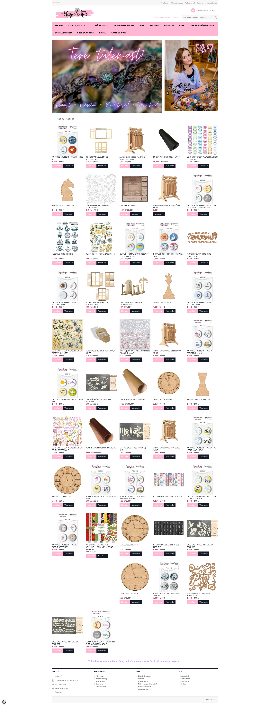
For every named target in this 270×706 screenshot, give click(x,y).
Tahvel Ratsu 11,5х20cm (63, 205)
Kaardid (169, 25)
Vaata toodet (68, 166)
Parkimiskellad (124, 25)
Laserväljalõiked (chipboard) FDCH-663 (99, 400)
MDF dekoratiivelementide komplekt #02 (199, 594)
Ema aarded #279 (127, 205)
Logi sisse (157, 17)
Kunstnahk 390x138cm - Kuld (132, 399)
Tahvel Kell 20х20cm (162, 399)
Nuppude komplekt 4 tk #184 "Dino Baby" (101, 497)
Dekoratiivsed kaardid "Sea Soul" (168, 496)
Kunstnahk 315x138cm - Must (166, 157)
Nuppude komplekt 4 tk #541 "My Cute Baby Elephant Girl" (100, 643)
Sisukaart (183, 684)
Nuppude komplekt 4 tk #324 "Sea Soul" (168, 255)
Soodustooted (65, 118)
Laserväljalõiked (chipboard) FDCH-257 (65, 643)
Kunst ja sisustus (79, 25)
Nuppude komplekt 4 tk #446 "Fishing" (166, 594)
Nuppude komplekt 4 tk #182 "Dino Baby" (67, 400)
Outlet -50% (118, 32)
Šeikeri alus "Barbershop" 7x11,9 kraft (100, 352)
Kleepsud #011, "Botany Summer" (100, 254)
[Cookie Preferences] (3, 702)
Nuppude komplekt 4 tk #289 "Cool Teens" (67, 158)
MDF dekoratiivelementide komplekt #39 (199, 255)
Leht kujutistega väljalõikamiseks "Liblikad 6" (202, 158)
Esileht (59, 25)
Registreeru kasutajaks (171, 17)
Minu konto (164, 3)
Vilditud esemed (149, 25)
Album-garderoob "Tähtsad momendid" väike (132, 158)
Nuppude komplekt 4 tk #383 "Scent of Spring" (64, 546)
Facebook (58, 692)
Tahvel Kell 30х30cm (61, 496)
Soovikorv (200, 3)
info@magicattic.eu (61, 688)
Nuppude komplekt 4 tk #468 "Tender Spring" (199, 303)
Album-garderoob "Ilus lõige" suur (167, 206)
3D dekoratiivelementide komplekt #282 (97, 158)
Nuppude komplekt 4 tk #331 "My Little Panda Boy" (201, 497)
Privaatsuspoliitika (144, 689)
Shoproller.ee (210, 700)
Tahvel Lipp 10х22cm (162, 302)
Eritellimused (63, 32)
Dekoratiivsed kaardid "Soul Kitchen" (166, 546)
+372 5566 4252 (60, 684)
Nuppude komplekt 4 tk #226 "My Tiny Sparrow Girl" (134, 255)
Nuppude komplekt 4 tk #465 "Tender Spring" (64, 303)
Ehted (102, 32)
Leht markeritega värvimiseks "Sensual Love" (99, 206)
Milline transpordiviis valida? (147, 684)
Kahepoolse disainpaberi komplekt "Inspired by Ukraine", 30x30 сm (100, 547)
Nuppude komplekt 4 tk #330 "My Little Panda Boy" (201, 449)
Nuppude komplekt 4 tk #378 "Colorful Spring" (199, 352)
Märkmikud (102, 25)
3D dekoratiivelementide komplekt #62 (131, 303)
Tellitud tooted (190, 3)
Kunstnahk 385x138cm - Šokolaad (101, 448)
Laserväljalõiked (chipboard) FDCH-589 (133, 449)
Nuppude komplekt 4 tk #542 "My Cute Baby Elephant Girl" (201, 206)
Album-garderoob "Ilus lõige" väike (167, 449)
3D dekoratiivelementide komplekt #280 (97, 303)
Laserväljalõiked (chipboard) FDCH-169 (200, 546)
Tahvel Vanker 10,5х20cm (198, 399)
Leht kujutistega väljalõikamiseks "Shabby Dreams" (135, 352)
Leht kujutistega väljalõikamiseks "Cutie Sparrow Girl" (67, 449)
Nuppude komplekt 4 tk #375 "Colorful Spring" (132, 497)
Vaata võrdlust (212, 3)
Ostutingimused (143, 681)
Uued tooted (184, 681)
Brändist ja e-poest (144, 676)
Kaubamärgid (184, 676)
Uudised (141, 679)
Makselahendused (144, 686)
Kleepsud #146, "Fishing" (63, 254)
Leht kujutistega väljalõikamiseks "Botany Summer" (67, 352)
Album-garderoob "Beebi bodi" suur (167, 352)
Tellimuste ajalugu (177, 3)
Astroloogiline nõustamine (196, 25)
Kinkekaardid (85, 32)
